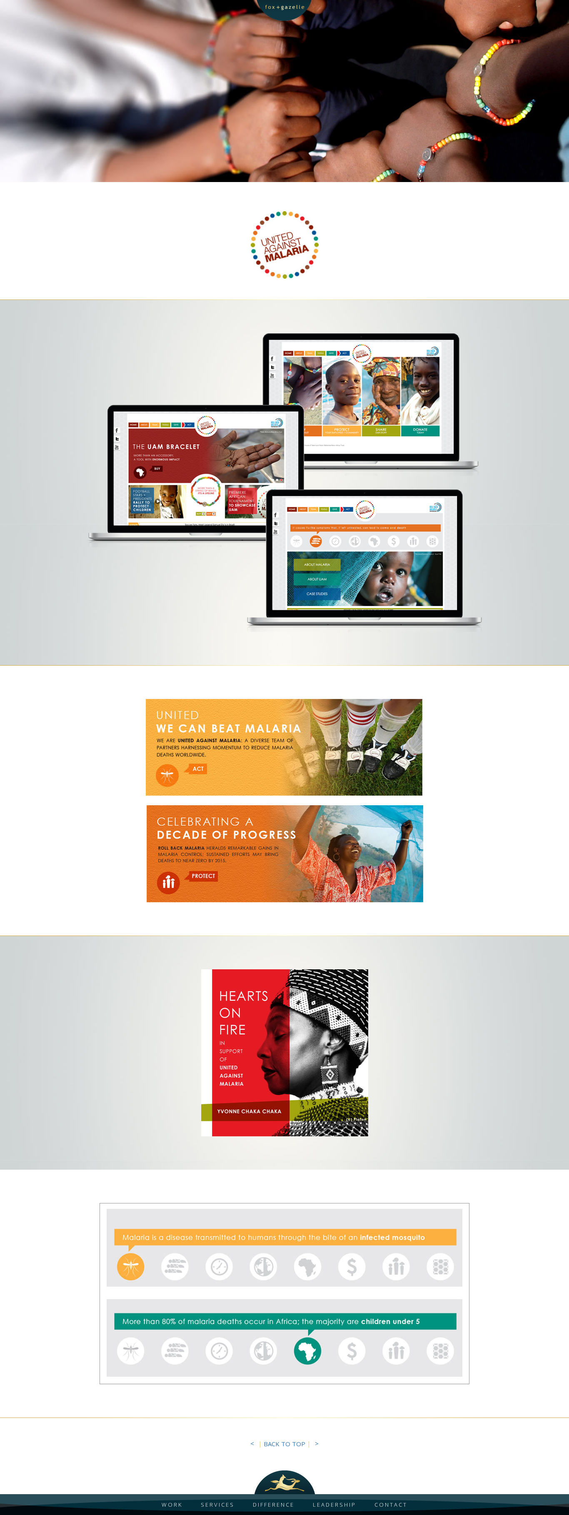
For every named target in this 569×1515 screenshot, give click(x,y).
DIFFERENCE (273, 1504)
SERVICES (218, 1504)
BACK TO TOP (284, 1444)
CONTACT (390, 1504)
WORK (172, 1504)
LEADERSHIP (334, 1504)
